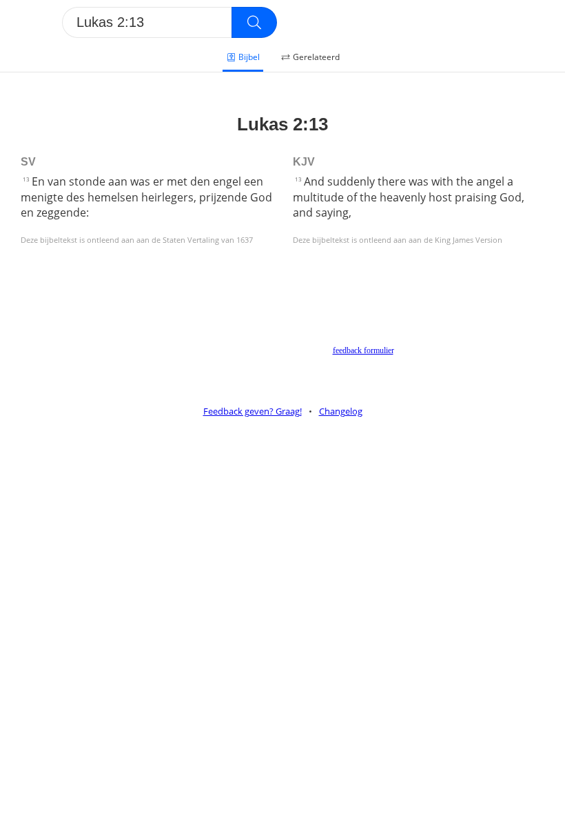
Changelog (340, 411)
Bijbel (249, 57)
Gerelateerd (316, 57)
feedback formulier (363, 350)
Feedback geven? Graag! (252, 411)
